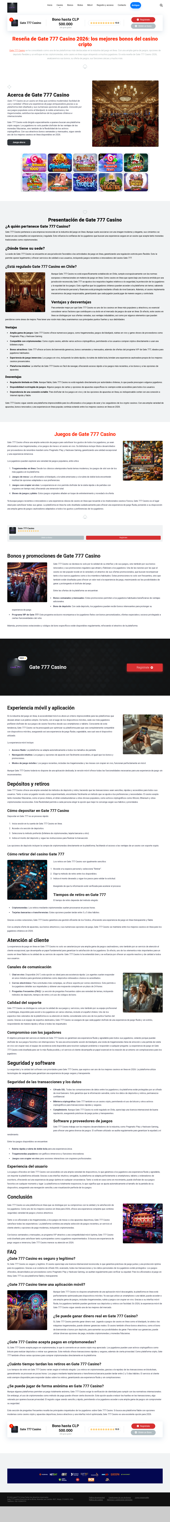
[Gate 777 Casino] (14, 25)
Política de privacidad (97, 1498)
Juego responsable (142, 1498)
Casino (60, 5)
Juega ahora (19, 142)
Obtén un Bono (46, 538)
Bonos (70, 5)
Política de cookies (96, 1500)
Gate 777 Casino (30, 23)
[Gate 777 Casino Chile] (12, 7)
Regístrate (145, 19)
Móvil (89, 5)
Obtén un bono (145, 26)
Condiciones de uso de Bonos (120, 1498)
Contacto (122, 5)
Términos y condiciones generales (119, 1500)
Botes (80, 5)
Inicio (49, 5)
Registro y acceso (105, 5)
